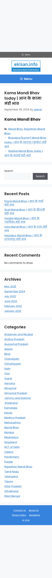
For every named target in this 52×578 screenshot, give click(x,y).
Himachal (10, 388)
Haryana (9, 383)
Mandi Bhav (15, 129)
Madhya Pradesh (15, 417)
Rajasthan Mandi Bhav (18, 466)
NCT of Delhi (11, 447)
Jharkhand (11, 403)
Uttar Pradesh (13, 486)
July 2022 (10, 296)
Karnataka (10, 408)
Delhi (7, 368)
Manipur (9, 432)
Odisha (8, 452)
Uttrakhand (11, 491)
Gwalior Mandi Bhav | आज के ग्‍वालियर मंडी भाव (21, 220)
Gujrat (8, 378)
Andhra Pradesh (14, 339)
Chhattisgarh (12, 364)
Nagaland (10, 442)
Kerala (8, 413)
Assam (8, 349)
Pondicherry (11, 457)
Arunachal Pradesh (16, 344)
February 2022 (13, 306)
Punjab (8, 462)
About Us (34, 510)
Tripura (8, 481)
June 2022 (10, 301)
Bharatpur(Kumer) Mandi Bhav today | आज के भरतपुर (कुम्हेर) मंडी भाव (25, 142)
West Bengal (12, 496)
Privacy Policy (19, 515)
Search (8, 171)
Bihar (7, 354)
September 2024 (14, 291)
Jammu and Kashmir (17, 398)
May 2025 (10, 286)
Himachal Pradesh (15, 393)
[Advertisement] (26, 26)
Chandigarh (11, 359)
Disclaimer (34, 515)
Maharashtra (12, 422)
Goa (7, 373)
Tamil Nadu (11, 471)
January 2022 (12, 311)
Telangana (11, 476)
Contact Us (19, 510)
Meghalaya (11, 437)
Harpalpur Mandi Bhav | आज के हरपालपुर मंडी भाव (23, 237)
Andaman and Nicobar (18, 334)
